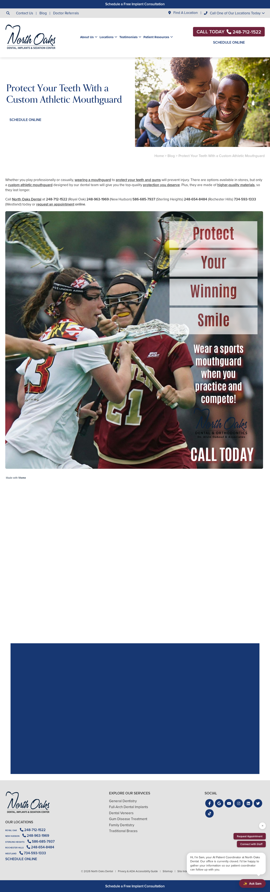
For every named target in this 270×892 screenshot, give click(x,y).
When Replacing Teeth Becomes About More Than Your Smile (135, 608)
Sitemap (168, 871)
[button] (209, 803)
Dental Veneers (121, 813)
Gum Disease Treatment (128, 819)
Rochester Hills (14, 847)
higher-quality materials (236, 185)
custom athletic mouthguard (30, 185)
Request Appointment (249, 836)
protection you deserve (161, 185)
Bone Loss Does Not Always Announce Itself (223, 608)
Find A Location (185, 13)
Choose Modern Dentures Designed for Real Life (47, 608)
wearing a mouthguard (93, 180)
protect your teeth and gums (138, 180)
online (80, 204)
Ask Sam (252, 883)
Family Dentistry (121, 825)
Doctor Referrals (66, 13)
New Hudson (12, 836)
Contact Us (24, 13)
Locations (106, 37)
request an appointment (55, 204)
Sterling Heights (14, 842)
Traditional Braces (123, 831)
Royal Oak (11, 830)
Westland (10, 853)
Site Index (183, 871)
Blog (43, 13)
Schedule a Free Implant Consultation (135, 4)
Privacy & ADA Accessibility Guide (138, 871)
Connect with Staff (251, 844)
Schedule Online (229, 42)
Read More (18, 620)
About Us (87, 37)
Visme (22, 477)
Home (159, 156)
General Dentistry (123, 801)
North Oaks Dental (26, 199)
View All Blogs (135, 638)
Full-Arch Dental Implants (128, 807)
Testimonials (128, 37)
